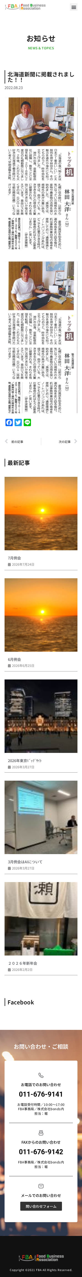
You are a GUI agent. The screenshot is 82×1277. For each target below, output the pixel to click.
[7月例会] (41, 513)
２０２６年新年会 (22, 963)
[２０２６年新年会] (41, 919)
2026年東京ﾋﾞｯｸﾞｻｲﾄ (25, 760)
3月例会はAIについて (25, 861)
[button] (73, 7)
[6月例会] (41, 615)
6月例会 (14, 659)
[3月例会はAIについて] (41, 817)
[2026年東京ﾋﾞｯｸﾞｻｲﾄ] (41, 716)
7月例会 (14, 558)
